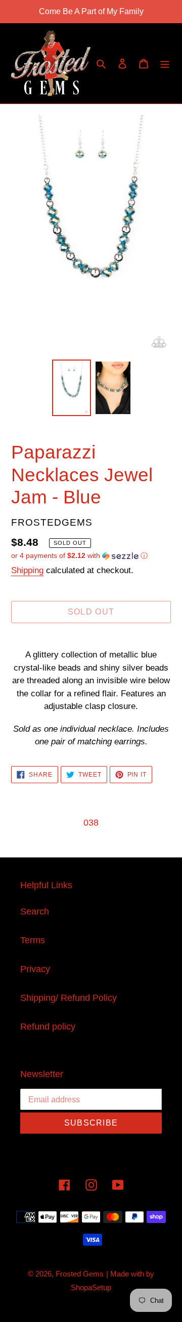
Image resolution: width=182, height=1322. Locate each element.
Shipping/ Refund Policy (68, 998)
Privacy (35, 969)
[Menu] (164, 63)
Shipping (27, 570)
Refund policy (47, 1027)
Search (34, 911)
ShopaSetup (91, 1287)
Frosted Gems (80, 1273)
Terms (32, 940)
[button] (79, 556)
